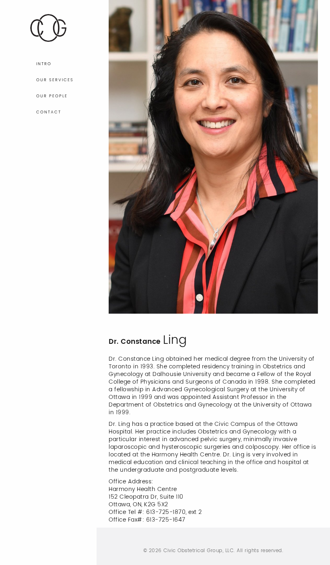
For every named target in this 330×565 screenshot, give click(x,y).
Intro (44, 64)
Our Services (55, 80)
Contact (48, 112)
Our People (52, 96)
